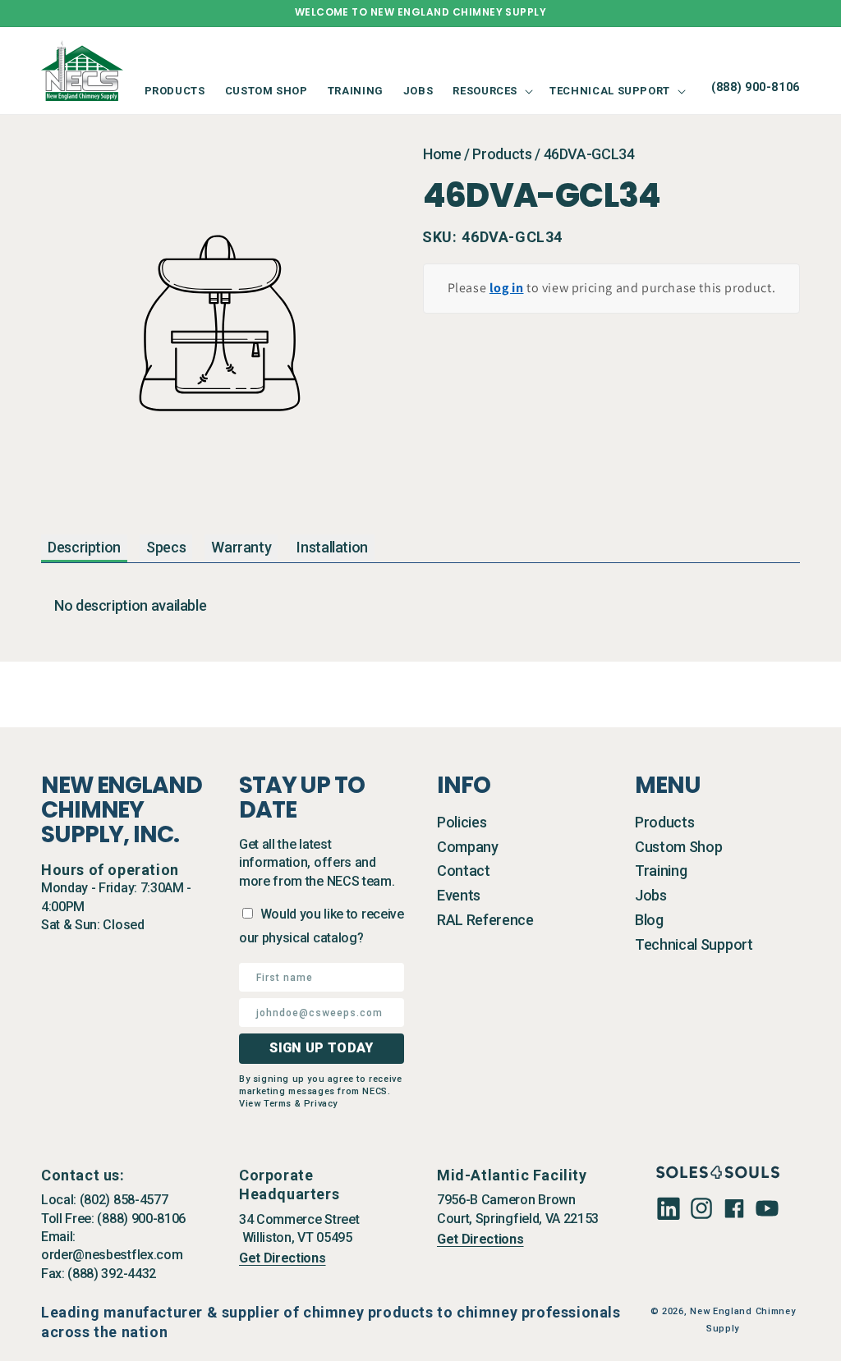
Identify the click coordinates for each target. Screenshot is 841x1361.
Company (468, 846)
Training (661, 870)
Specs (166, 547)
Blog (649, 919)
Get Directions (282, 1258)
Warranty (241, 547)
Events (458, 895)
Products (501, 154)
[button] (491, 91)
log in (506, 287)
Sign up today (321, 1048)
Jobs (651, 895)
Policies (461, 822)
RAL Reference (485, 919)
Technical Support (694, 944)
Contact (463, 870)
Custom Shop (678, 846)
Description (84, 547)
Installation (332, 547)
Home (442, 154)
